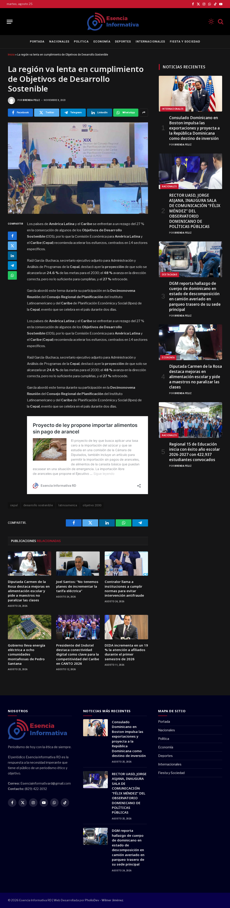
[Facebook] (12, 236)
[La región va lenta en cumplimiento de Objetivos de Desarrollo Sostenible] (78, 168)
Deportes (123, 41)
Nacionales (59, 41)
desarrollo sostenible (38, 505)
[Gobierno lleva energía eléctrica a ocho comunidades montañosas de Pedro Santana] (29, 627)
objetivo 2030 (92, 505)
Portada (37, 41)
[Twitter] (12, 245)
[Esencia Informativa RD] (115, 21)
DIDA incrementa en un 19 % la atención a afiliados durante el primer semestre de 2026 (126, 652)
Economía (102, 41)
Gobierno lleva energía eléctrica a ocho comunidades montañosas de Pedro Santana (26, 654)
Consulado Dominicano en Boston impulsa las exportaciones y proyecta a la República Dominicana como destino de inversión (194, 128)
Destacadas (169, 274)
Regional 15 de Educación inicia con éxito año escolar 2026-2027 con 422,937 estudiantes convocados (194, 452)
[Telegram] (12, 265)
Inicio (11, 54)
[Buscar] (220, 22)
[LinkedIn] (12, 255)
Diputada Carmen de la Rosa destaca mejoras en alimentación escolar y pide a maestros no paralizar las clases (29, 590)
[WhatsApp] (12, 275)
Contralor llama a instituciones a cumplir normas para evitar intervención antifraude (124, 588)
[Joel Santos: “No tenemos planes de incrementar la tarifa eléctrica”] (78, 563)
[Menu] (10, 22)
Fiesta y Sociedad (185, 41)
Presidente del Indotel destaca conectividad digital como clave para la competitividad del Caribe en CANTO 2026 (77, 654)
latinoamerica (67, 505)
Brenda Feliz (31, 100)
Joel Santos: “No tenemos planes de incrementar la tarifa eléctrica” (77, 586)
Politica (81, 41)
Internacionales (150, 41)
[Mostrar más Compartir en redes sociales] (143, 113)
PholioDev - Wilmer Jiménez (104, 900)
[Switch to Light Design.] (211, 22)
